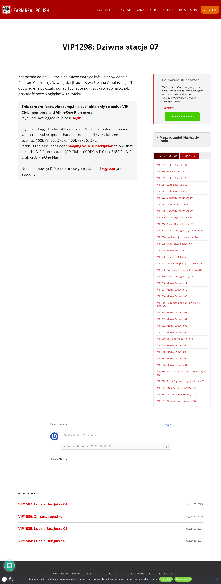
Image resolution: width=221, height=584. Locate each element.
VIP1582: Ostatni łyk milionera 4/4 (175, 197)
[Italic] (69, 446)
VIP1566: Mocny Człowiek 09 (172, 296)
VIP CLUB (210, 10)
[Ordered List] (82, 446)
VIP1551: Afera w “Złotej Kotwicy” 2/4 (176, 400)
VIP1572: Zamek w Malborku (172, 256)
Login (168, 424)
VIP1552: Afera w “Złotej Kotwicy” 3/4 (176, 394)
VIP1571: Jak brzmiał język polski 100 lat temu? (181, 263)
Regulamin (171, 574)
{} (105, 445)
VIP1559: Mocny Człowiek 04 (172, 345)
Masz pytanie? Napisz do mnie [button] (179, 139)
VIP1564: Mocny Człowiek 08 (172, 312)
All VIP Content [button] (189, 156)
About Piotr (107, 574)
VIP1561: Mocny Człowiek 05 (172, 332)
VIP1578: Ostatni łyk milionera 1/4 (175, 224)
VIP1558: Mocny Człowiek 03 (172, 351)
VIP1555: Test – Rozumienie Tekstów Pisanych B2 (181, 373)
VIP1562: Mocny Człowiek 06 (172, 325)
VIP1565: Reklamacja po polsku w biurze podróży (178, 304)
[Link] (101, 446)
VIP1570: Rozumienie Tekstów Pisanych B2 (179, 270)
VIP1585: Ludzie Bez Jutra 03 (172, 178)
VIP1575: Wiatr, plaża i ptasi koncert (176, 243)
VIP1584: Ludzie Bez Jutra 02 (172, 184)
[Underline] (73, 446)
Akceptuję (166, 579)
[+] (109, 445)
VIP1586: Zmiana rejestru (170, 171)
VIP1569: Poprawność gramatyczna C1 (177, 276)
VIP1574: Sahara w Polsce (170, 250)
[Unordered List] (87, 446)
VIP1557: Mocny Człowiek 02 (172, 358)
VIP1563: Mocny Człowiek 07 (172, 319)
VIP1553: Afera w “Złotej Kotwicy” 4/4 (176, 387)
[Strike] (78, 446)
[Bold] (64, 446)
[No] (217, 579)
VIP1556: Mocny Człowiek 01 (172, 365)
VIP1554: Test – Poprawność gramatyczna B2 (180, 381)
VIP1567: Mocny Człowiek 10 (172, 289)
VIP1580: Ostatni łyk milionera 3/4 (175, 210)
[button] (8, 579)
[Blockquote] (91, 446)
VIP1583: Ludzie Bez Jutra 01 (172, 191)
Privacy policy (183, 579)
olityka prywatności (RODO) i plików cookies (140, 574)
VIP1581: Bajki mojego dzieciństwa (175, 204)
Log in (192, 10)
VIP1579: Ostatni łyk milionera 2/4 (175, 217)
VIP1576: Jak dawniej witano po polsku (177, 237)
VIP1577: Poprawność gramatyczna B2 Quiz (180, 230)
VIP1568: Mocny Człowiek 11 (172, 283)
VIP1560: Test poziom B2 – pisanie (175, 338)
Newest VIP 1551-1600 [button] (166, 156)
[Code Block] (96, 446)
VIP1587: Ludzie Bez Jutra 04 (172, 164)
